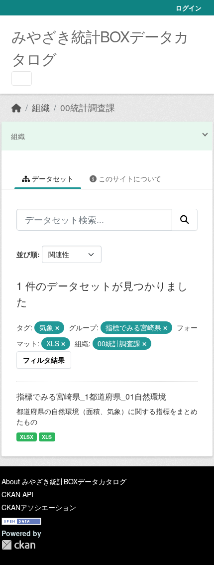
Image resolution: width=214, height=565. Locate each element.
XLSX (26, 436)
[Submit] (185, 220)
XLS (47, 436)
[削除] (57, 328)
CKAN (18, 545)
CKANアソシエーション (38, 507)
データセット (52, 178)
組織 (41, 107)
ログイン (189, 7)
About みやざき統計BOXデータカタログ (63, 481)
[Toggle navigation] (21, 78)
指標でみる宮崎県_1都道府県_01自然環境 (91, 396)
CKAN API (17, 494)
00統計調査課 (87, 107)
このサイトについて (129, 178)
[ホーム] (16, 107)
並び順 (26, 254)
